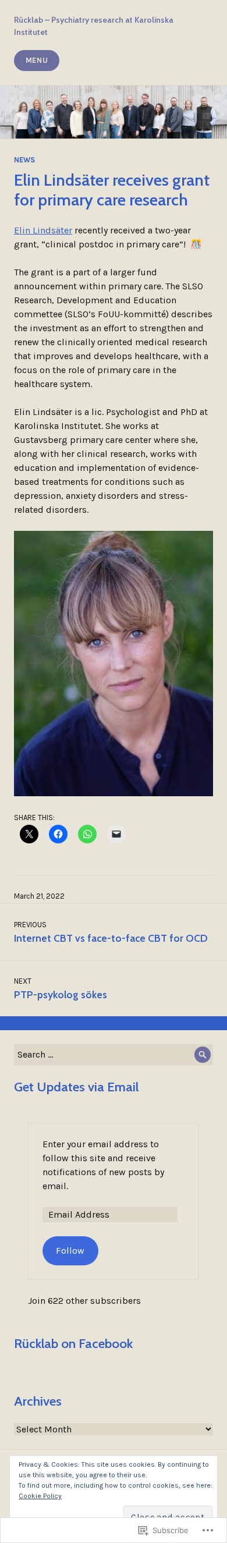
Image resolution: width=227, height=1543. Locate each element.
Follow (70, 1250)
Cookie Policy (40, 1496)
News (24, 159)
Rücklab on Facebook (73, 1343)
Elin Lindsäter (43, 230)
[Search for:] (113, 1054)
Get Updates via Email (76, 1087)
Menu (37, 60)
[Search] (202, 1054)
